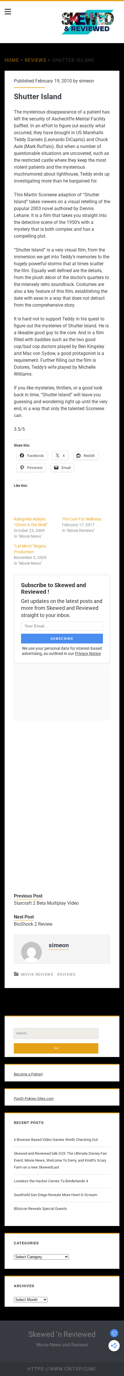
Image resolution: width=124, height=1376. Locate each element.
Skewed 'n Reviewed (62, 1334)
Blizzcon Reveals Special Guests (40, 1208)
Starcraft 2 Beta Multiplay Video (46, 903)
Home (12, 60)
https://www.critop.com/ (61, 1369)
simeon (86, 81)
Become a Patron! (28, 1074)
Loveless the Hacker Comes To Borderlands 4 (51, 1181)
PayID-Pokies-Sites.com (34, 1098)
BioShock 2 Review (33, 924)
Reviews (35, 60)
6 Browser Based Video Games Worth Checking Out (56, 1139)
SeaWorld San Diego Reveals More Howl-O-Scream (55, 1195)
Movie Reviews (37, 974)
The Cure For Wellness (81, 519)
